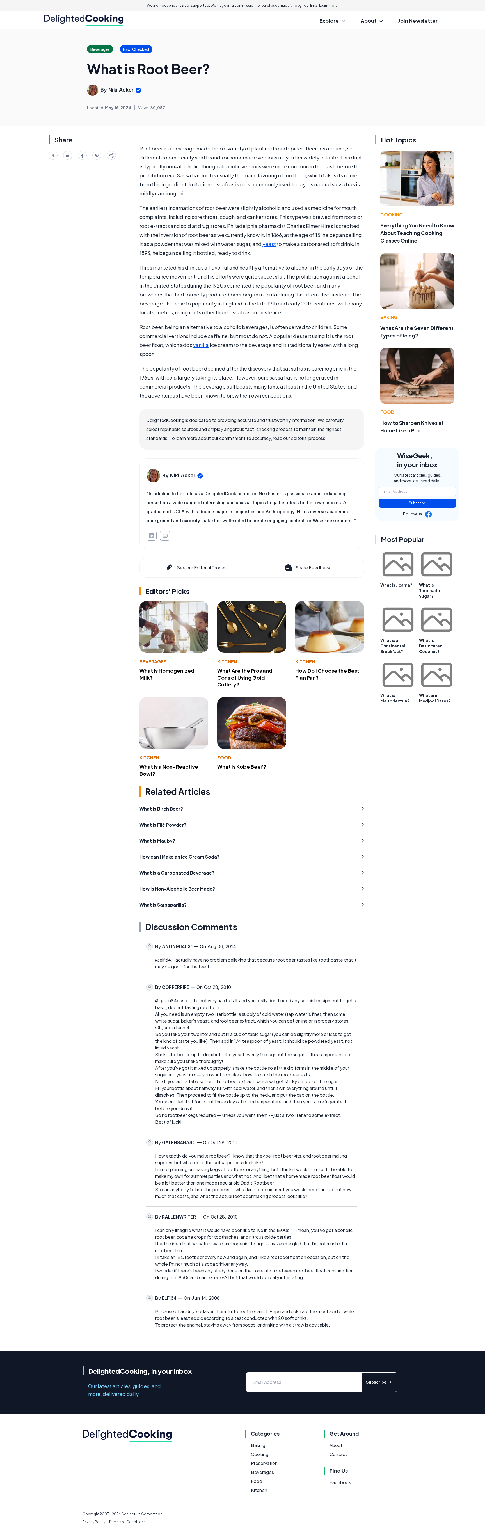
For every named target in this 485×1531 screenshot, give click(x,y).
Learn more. (328, 5)
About (336, 1445)
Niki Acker (121, 90)
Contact (338, 1454)
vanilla (201, 345)
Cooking (391, 215)
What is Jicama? (396, 584)
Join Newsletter (418, 20)
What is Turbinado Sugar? (429, 590)
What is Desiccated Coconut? (431, 646)
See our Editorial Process (203, 568)
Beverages (152, 662)
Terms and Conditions (127, 1522)
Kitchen (227, 662)
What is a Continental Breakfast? (392, 646)
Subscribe (417, 503)
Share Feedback (313, 568)
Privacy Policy (94, 1522)
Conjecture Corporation (141, 1514)
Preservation (264, 1463)
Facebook (340, 1482)
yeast (269, 244)
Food (224, 758)
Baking (388, 317)
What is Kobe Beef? (241, 766)
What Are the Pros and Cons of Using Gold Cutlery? (245, 677)
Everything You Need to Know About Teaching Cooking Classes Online (417, 233)
